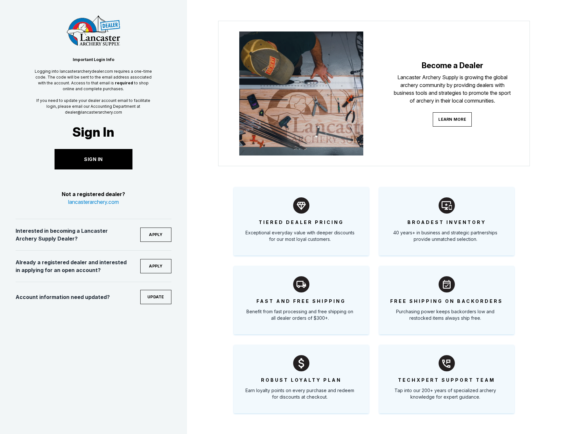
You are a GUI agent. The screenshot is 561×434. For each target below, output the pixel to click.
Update (155, 296)
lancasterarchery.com (93, 202)
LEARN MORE (452, 119)
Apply (155, 234)
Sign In (93, 159)
